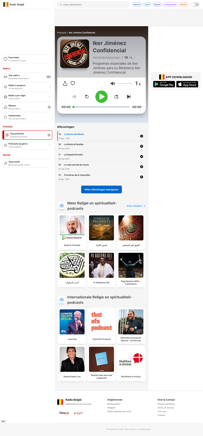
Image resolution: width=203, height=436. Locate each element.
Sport (147, 4)
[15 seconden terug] (86, 96)
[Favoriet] (73, 83)
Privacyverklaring (166, 404)
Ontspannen (170, 4)
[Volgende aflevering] (128, 96)
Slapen (157, 4)
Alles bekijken (134, 205)
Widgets (111, 407)
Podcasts (61, 32)
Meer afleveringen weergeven (101, 189)
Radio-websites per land (119, 411)
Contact (161, 415)
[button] (113, 83)
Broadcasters (113, 404)
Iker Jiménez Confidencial (82, 32)
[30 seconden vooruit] (116, 96)
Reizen (183, 4)
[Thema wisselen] (195, 4)
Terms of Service (166, 407)
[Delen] (65, 83)
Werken (137, 4)
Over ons (162, 411)
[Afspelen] (101, 96)
